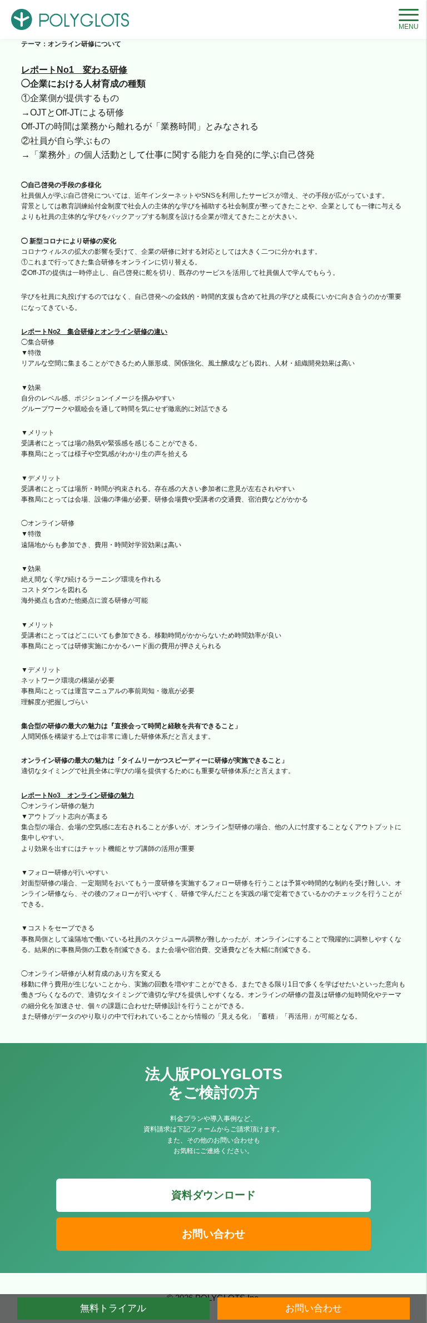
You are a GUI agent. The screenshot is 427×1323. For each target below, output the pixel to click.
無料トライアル (113, 1308)
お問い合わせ (213, 1234)
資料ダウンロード (213, 1195)
